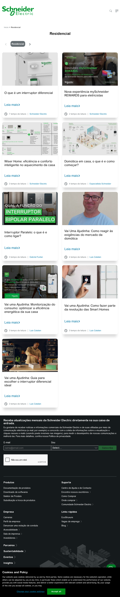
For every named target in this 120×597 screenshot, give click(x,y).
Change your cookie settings (30, 591)
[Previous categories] (5, 44)
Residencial (18, 44)
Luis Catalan (95, 257)
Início (6, 27)
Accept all (56, 591)
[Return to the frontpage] (17, 11)
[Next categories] (29, 44)
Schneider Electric (38, 114)
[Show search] (110, 11)
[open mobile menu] (117, 11)
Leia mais (11, 105)
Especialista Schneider (100, 184)
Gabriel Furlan (36, 257)
